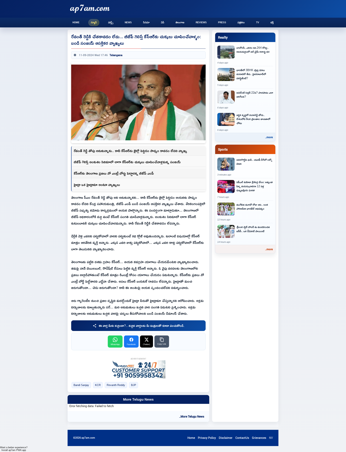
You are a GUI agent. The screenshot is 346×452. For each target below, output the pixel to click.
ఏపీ (162, 22)
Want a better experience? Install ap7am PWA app (13, 448)
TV (257, 22)
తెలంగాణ (180, 22)
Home (75, 22)
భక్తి (272, 22)
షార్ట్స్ (110, 22)
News (128, 22)
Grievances (259, 438)
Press (222, 22)
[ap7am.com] (90, 9)
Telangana (116, 55)
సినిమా (146, 22)
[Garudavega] (138, 369)
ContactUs (242, 438)
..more (269, 137)
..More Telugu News (191, 416)
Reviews (201, 22)
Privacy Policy (207, 438)
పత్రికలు (241, 22)
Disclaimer (225, 438)
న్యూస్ (94, 22)
